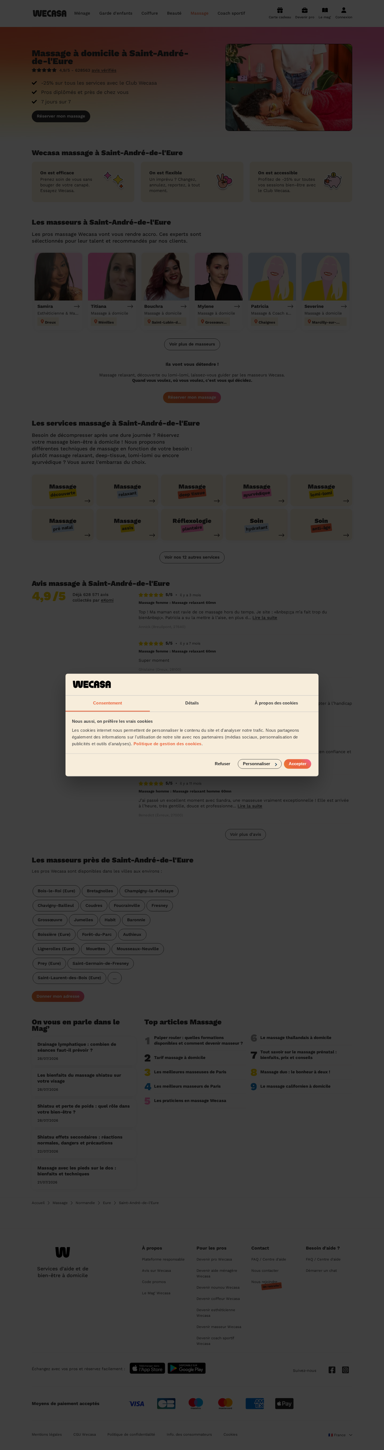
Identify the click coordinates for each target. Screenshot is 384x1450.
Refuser (222, 764)
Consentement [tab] (107, 703)
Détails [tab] (192, 703)
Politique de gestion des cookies (168, 743)
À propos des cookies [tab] (276, 703)
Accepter (297, 764)
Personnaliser (256, 764)
